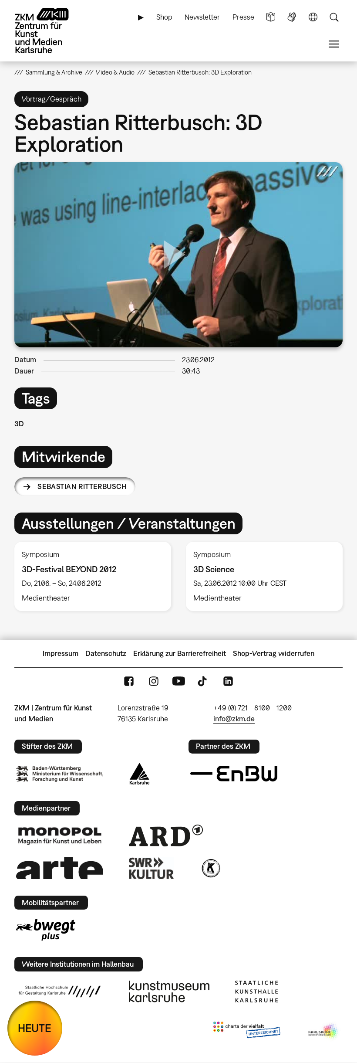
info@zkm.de (234, 718)
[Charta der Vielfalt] (246, 1032)
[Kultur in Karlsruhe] (210, 868)
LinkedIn (228, 681)
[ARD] (166, 835)
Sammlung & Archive (54, 72)
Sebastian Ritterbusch (81, 486)
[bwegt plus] (45, 930)
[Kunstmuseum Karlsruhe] (169, 991)
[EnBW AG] (233, 773)
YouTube (178, 681)
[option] (92, 576)
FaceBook (129, 681)
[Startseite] (49, 30)
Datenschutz (105, 653)
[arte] (59, 868)
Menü (334, 44)
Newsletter (202, 17)
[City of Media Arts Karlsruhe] (323, 1032)
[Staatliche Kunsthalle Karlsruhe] (256, 991)
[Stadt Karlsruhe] (139, 774)
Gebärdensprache (291, 17)
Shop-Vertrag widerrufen (273, 653)
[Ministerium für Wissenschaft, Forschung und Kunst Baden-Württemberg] (59, 774)
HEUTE (34, 1028)
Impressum (60, 653)
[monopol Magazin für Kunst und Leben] (59, 835)
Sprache (313, 17)
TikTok (203, 681)
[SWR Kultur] (151, 868)
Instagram (153, 681)
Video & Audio (115, 72)
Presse (243, 17)
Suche (334, 17)
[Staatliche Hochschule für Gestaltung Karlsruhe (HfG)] (59, 991)
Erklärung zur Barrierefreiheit (179, 653)
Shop (164, 17)
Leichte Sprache (271, 17)
